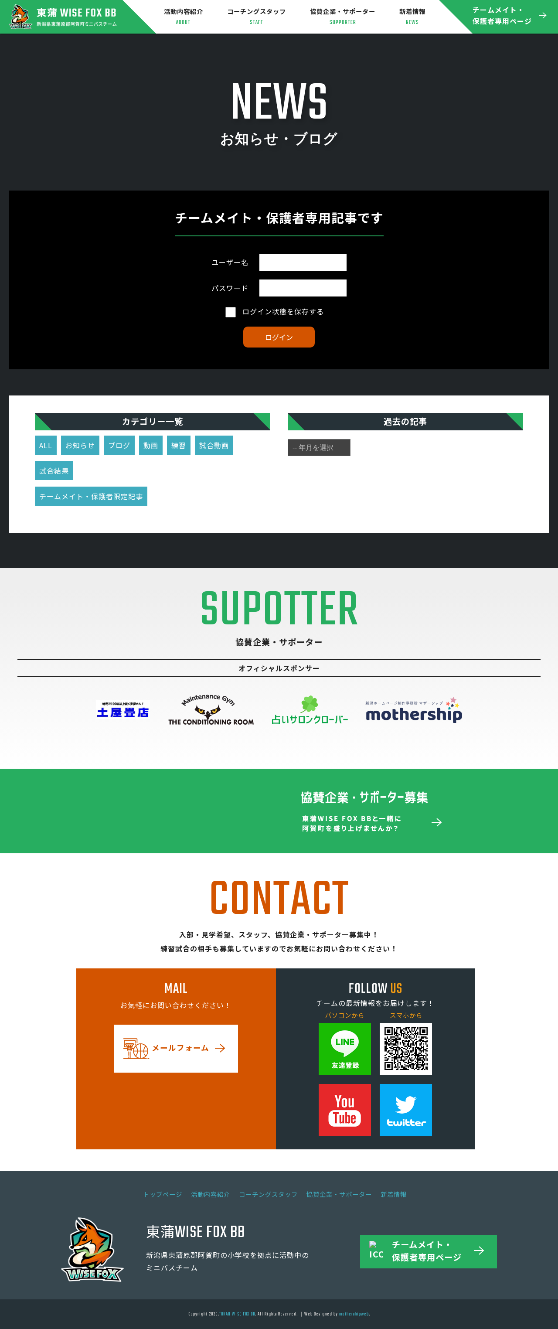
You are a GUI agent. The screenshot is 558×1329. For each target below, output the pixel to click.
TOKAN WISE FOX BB (237, 1314)
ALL (45, 445)
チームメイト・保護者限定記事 (91, 496)
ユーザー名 (229, 262)
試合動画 (214, 445)
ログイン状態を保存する (282, 311)
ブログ (119, 445)
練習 (178, 445)
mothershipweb (354, 1314)
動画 (150, 445)
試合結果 (54, 470)
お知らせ (80, 445)
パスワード (229, 288)
